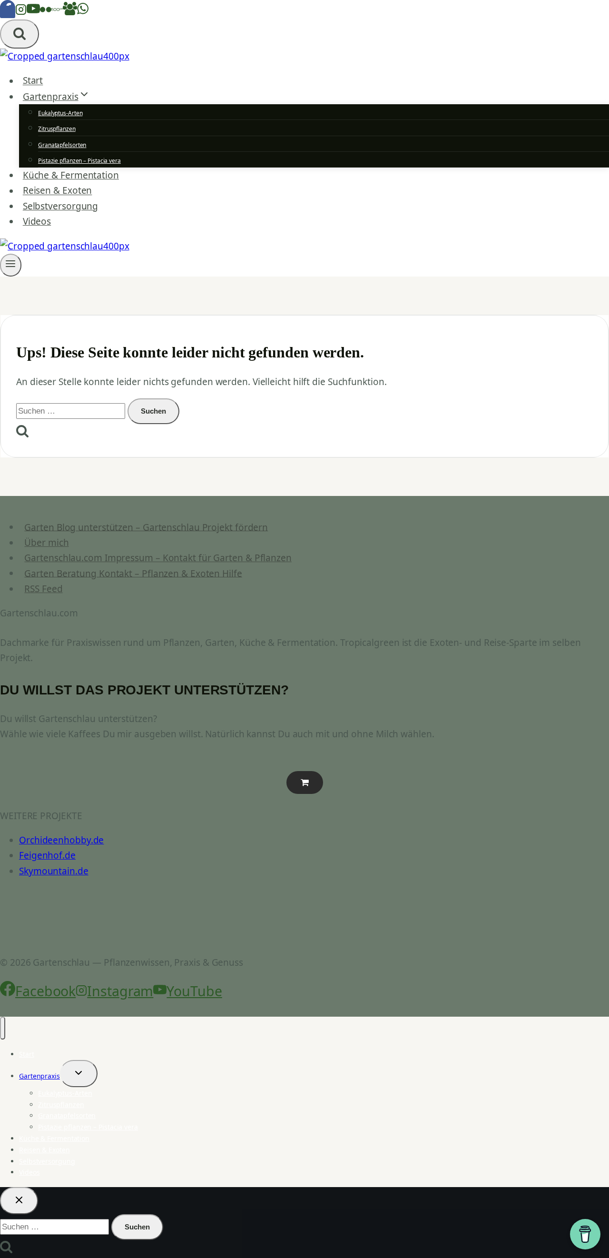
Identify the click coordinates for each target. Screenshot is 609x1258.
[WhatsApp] (82, 12)
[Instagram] (21, 12)
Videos (37, 221)
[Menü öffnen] (10, 265)
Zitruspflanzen (57, 129)
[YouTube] (33, 12)
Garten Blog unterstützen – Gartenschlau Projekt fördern (146, 527)
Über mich (46, 542)
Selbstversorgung (60, 206)
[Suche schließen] (19, 1200)
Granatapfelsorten (62, 145)
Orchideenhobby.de (61, 840)
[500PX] (57, 12)
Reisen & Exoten (57, 191)
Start (33, 81)
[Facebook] (7, 12)
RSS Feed (43, 589)
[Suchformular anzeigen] (19, 34)
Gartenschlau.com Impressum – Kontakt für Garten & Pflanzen (158, 558)
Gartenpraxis (39, 1075)
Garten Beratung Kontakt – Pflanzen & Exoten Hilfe (133, 573)
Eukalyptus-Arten (60, 113)
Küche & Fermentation (71, 175)
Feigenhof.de (47, 855)
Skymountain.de (53, 871)
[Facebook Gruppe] (70, 12)
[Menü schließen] (2, 1028)
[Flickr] (45, 12)
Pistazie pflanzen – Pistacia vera (79, 161)
